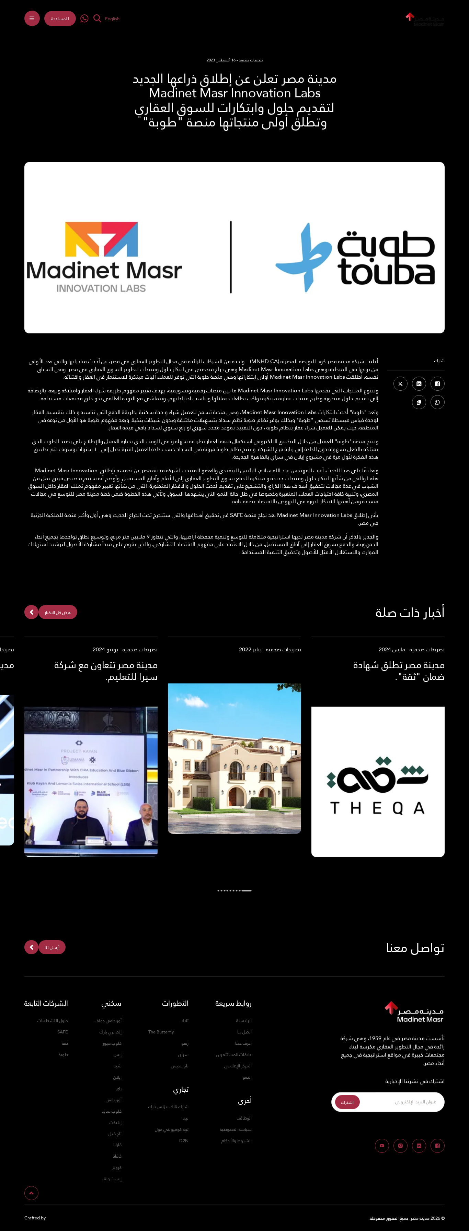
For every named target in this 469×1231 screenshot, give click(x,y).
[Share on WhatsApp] (438, 402)
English (112, 18)
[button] (60, 18)
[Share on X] (400, 384)
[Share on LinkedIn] (419, 384)
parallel (55, 1218)
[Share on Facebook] (438, 384)
